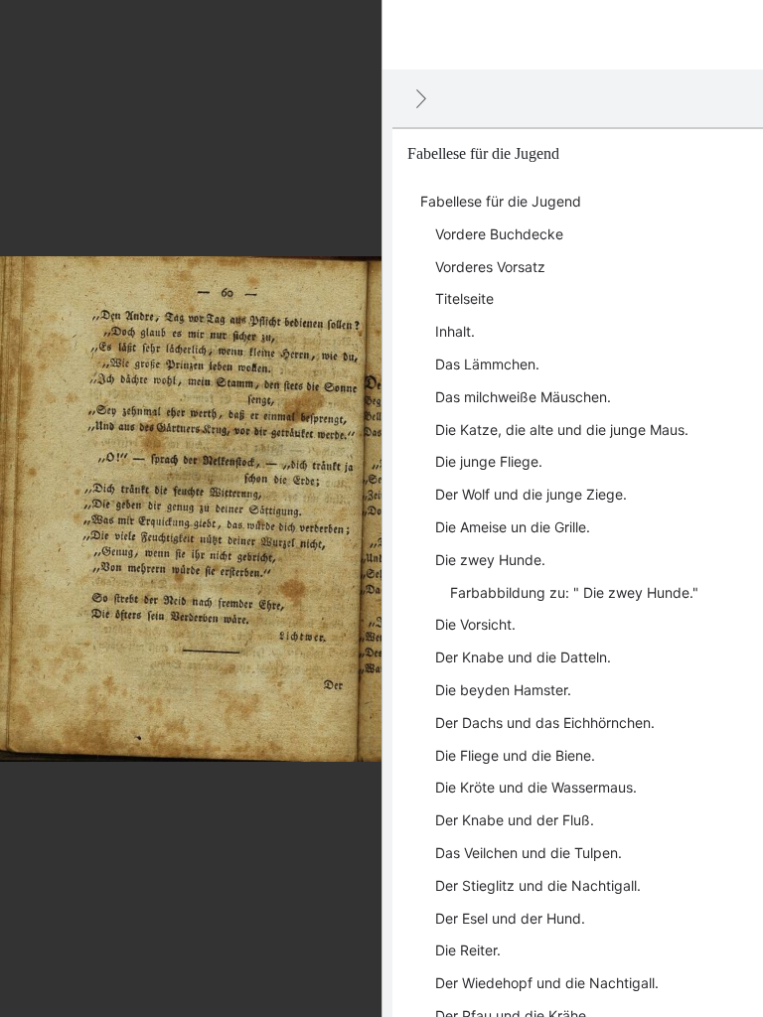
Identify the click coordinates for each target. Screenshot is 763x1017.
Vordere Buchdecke (499, 233)
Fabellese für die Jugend (500, 201)
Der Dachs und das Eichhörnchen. (545, 722)
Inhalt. (455, 331)
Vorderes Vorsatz (490, 266)
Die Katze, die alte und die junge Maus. (561, 429)
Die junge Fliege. (488, 461)
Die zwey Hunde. (490, 559)
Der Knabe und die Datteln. (523, 657)
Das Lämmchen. (487, 364)
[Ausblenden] (421, 98)
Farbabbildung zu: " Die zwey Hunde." (574, 592)
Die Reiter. (468, 950)
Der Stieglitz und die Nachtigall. (538, 885)
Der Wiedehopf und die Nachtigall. (547, 982)
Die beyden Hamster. (503, 689)
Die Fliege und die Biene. (515, 755)
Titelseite (464, 298)
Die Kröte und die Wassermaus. (536, 787)
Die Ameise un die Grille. (512, 526)
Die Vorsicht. (475, 624)
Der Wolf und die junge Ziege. (531, 494)
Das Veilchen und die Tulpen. (528, 852)
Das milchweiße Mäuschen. (523, 396)
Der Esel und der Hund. (510, 918)
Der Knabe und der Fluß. (514, 819)
